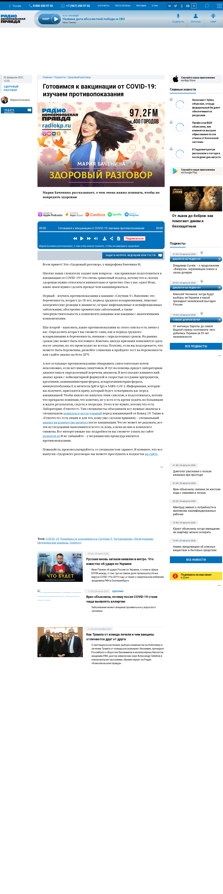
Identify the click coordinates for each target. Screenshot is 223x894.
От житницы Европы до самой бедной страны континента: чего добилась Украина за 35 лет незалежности (194, 331)
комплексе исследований (82, 413)
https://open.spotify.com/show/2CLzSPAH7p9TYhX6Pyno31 (122, 214)
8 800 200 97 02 (43, 5)
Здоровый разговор (79, 77)
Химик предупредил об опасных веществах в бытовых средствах (195, 548)
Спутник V (105, 539)
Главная (47, 77)
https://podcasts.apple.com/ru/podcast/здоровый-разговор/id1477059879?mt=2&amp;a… (62, 214)
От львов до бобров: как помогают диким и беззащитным (192, 221)
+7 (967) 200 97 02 (78, 5)
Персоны (196, 22)
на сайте (151, 454)
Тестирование (122, 539)
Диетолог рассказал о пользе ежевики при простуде (192, 473)
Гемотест (76, 542)
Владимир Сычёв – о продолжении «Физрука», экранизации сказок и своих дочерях (196, 269)
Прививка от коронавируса (78, 539)
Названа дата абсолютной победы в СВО (94, 19)
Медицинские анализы (52, 542)
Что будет (74, 16)
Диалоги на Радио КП (187, 259)
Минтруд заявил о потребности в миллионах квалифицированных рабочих (194, 511)
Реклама (141, 6)
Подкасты (178, 22)
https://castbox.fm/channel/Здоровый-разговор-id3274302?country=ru (105, 214)
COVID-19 (52, 539)
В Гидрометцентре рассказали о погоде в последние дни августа (206, 153)
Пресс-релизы (122, 6)
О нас (155, 6)
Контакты (103, 6)
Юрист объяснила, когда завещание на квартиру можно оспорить (196, 530)
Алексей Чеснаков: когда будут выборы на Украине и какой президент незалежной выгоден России (194, 299)
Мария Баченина (20, 100)
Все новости (196, 559)
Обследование (143, 539)
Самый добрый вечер (186, 320)
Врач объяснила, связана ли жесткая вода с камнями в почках (196, 491)
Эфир (213, 22)
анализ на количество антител (65, 422)
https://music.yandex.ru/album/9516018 (83, 214)
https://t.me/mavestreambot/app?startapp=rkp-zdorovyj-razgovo (139, 214)
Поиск (207, 6)
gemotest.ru (51, 436)
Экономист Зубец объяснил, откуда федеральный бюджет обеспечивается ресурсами (206, 108)
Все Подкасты (196, 346)
